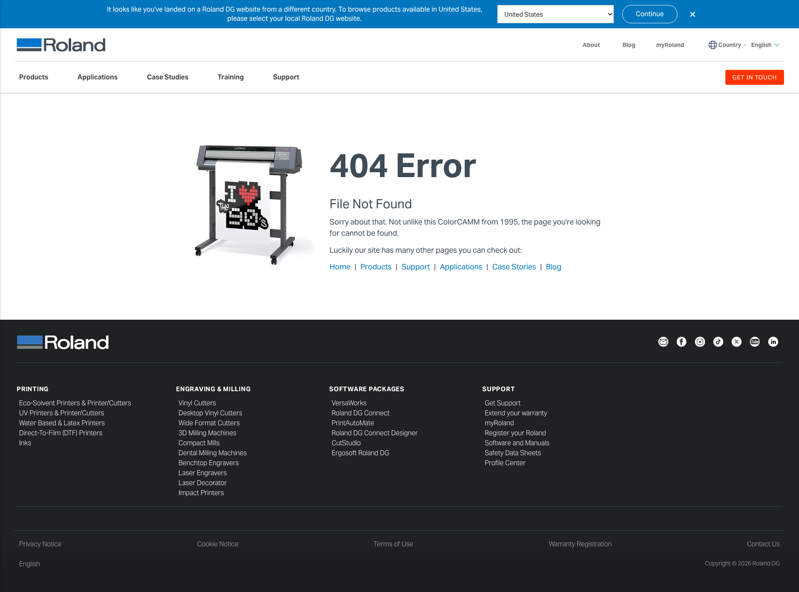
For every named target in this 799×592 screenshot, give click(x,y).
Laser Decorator (203, 483)
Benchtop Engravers (209, 463)
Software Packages (366, 389)
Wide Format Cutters (209, 423)
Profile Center (505, 463)
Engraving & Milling (213, 389)
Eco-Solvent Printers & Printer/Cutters (75, 403)
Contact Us (763, 544)
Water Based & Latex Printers (62, 423)
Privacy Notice (40, 544)
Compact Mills (199, 443)
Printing (33, 389)
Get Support (503, 403)
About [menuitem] (591, 45)
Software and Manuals (517, 443)
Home (340, 266)
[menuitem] (38, 77)
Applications (461, 266)
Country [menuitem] (729, 45)
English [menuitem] (761, 45)
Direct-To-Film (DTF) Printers (60, 433)
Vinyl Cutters (197, 403)
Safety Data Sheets (513, 453)
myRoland (499, 423)
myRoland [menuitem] (670, 45)
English (29, 564)
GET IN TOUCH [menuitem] (754, 77)
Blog (553, 266)
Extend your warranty (516, 413)
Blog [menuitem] (629, 45)
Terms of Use (393, 544)
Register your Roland (515, 433)
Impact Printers (201, 492)
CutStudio (346, 443)
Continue (650, 14)
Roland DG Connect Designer (375, 433)
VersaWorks (349, 403)
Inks (25, 443)
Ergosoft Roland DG (360, 453)
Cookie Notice (217, 544)
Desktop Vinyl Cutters (210, 413)
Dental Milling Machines (213, 453)
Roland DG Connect (361, 413)
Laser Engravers (203, 473)
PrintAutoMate (353, 423)
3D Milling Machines (207, 433)
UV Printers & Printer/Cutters (61, 413)
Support (416, 266)
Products (376, 266)
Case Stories (514, 266)
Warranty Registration (580, 544)
